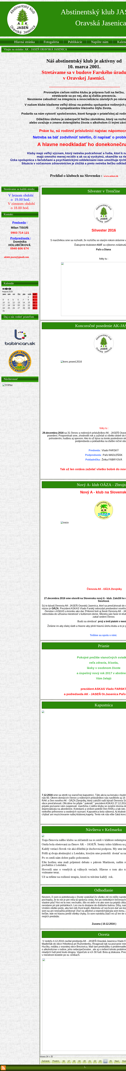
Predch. (56, 1061)
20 (84, 1061)
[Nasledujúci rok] (8, 289)
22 (95, 1061)
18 (74, 1061)
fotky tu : (103, 258)
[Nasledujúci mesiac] (10, 289)
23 (100, 1061)
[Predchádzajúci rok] (3, 289)
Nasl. (117, 1061)
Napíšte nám (99, 42)
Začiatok (45, 1061)
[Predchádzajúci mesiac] (6, 289)
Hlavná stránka (24, 42)
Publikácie (75, 42)
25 (111, 1061)
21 (90, 1061)
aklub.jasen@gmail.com (16, 257)
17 (69, 1061)
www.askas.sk (111, 176)
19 (79, 1061)
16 (64, 1061)
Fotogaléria (51, 42)
